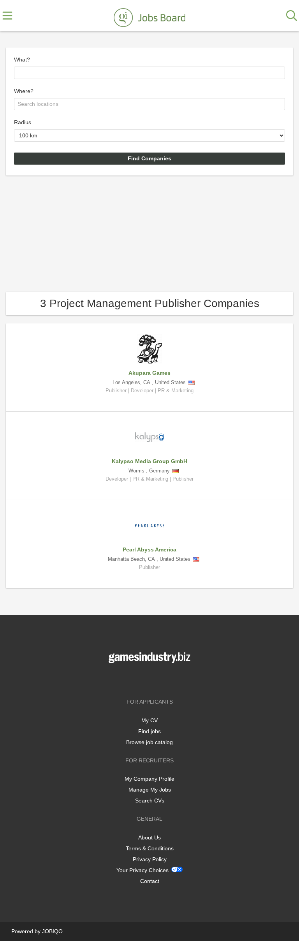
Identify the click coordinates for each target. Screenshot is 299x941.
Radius (22, 122)
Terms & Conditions (150, 848)
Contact (149, 881)
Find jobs (149, 731)
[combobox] (149, 73)
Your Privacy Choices (142, 870)
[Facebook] (138, 679)
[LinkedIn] (162, 679)
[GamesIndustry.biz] (149, 16)
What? (22, 59)
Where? (23, 91)
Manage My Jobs (149, 790)
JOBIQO (52, 931)
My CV (149, 720)
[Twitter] (151, 679)
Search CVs (149, 800)
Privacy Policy (150, 859)
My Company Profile (149, 779)
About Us (149, 837)
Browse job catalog (149, 742)
